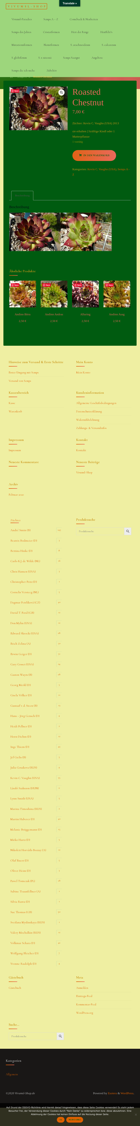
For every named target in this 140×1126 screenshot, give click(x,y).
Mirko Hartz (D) (20, 840)
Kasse (12, 403)
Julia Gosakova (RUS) (23, 767)
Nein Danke (75, 1119)
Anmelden (82, 988)
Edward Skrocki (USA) (24, 633)
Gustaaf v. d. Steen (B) (23, 705)
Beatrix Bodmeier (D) (23, 540)
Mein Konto (83, 372)
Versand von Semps (20, 381)
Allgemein (12, 1074)
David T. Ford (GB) (22, 613)
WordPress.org (84, 1013)
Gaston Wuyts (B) (21, 675)
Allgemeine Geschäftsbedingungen (96, 403)
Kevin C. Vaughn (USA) (101, 169)
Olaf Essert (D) (19, 860)
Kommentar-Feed (86, 1004)
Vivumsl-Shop (27, 6)
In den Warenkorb (96, 155)
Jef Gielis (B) (18, 757)
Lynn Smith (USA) (21, 798)
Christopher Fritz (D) (23, 582)
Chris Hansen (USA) (23, 571)
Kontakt (81, 450)
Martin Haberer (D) (22, 819)
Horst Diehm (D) (20, 736)
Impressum (15, 450)
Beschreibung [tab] (22, 195)
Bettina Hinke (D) (21, 551)
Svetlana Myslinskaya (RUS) (27, 922)
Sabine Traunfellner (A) (25, 891)
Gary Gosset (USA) (22, 664)
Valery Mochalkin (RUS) (25, 932)
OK (60, 1119)
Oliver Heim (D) (20, 871)
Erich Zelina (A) (20, 643)
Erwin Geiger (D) (21, 654)
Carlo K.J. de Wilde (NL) (25, 561)
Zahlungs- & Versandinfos (91, 428)
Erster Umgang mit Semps (24, 372)
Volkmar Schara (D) (22, 943)
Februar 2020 (16, 494)
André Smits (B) (20, 530)
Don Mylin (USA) (21, 623)
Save (16, 91)
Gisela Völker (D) (21, 695)
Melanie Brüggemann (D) (26, 829)
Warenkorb (15, 411)
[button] (62, 92)
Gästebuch (15, 988)
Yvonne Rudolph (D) (23, 964)
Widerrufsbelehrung (87, 420)
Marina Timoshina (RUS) (26, 809)
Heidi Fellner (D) (21, 726)
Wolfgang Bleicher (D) (24, 953)
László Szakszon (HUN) (24, 788)
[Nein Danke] (135, 1114)
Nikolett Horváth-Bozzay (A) (28, 850)
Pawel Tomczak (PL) (22, 881)
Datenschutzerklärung (89, 411)
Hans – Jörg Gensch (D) (24, 716)
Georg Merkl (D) (20, 685)
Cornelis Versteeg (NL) (24, 592)
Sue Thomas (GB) (21, 912)
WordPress (127, 1093)
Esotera (112, 1093)
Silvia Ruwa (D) (20, 902)
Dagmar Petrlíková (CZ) (25, 602)
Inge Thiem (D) (19, 747)
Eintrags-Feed (84, 996)
